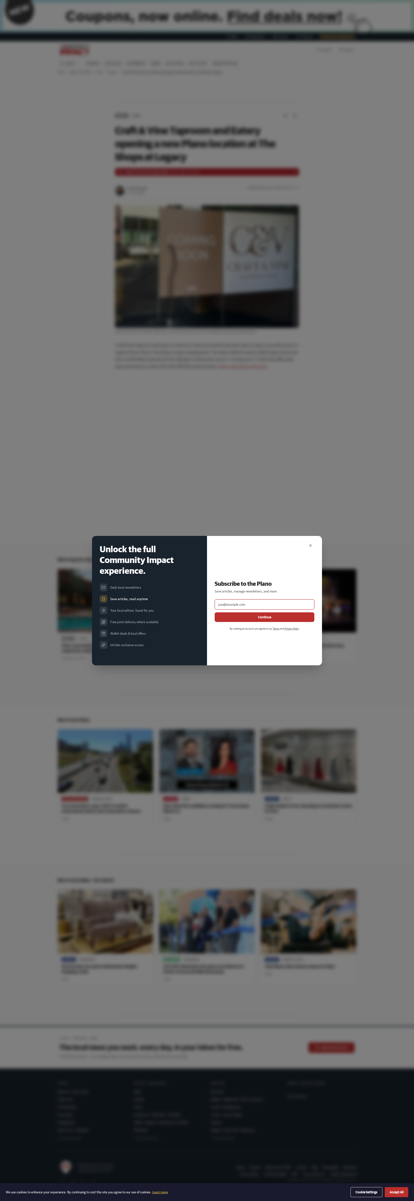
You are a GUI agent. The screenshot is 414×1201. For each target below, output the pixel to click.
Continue (264, 617)
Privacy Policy (292, 628)
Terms (276, 628)
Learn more (160, 1192)
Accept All (396, 1192)
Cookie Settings (366, 1192)
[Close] (310, 545)
